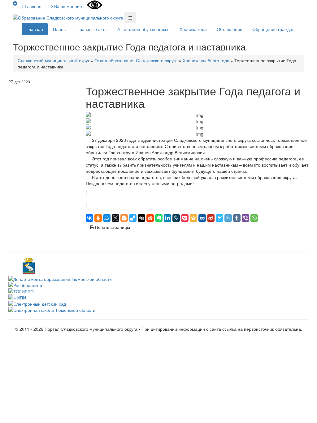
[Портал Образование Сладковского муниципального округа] (68, 17)
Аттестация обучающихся (143, 29)
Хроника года (193, 29)
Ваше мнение (67, 6)
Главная (32, 6)
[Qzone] (193, 218)
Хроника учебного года (206, 60)
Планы (60, 29)
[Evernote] (159, 218)
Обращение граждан (273, 29)
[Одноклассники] (98, 218)
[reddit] (150, 218)
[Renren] (202, 218)
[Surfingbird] (219, 218)
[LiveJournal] (176, 218)
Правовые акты (91, 29)
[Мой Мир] (107, 218)
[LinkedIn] (167, 218)
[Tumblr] (237, 218)
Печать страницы (112, 227)
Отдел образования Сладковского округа (136, 60)
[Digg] (141, 218)
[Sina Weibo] (211, 218)
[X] (115, 218)
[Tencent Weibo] (228, 218)
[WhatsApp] (254, 218)
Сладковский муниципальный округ (53, 60)
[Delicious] (133, 218)
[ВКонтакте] (89, 218)
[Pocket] (185, 218)
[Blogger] (124, 218)
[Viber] (245, 218)
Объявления (229, 29)
